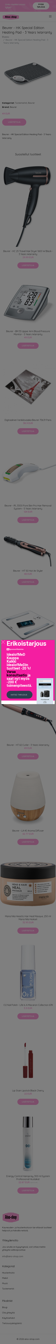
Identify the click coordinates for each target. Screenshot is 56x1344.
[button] (19, 695)
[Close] (3, 642)
